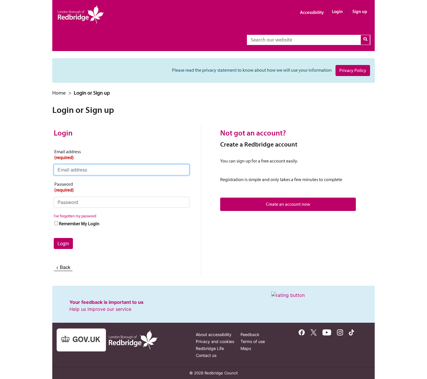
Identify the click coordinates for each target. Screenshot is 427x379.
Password (64, 187)
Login (337, 11)
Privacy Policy (352, 70)
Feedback (250, 334)
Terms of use (253, 341)
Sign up (359, 11)
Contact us (206, 355)
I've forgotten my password (75, 216)
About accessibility (214, 334)
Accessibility (312, 12)
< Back (63, 267)
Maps (246, 348)
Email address (67, 154)
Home (59, 93)
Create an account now (288, 204)
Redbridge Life (210, 348)
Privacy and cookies (215, 341)
